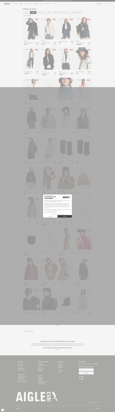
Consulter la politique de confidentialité (50, 212)
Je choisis (50, 216)
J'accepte (65, 216)
